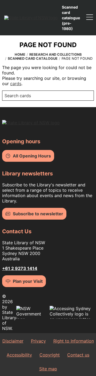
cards (15, 83)
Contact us (78, 355)
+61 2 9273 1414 (19, 268)
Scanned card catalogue (33, 59)
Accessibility (19, 355)
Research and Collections (55, 54)
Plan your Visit (28, 281)
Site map (48, 368)
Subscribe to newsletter (38, 213)
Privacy (38, 341)
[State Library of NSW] (31, 17)
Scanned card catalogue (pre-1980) (71, 18)
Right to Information (73, 341)
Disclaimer (12, 341)
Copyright (49, 355)
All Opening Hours (32, 156)
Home (20, 54)
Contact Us (16, 231)
